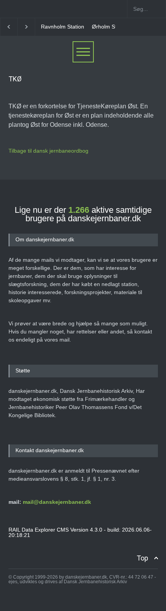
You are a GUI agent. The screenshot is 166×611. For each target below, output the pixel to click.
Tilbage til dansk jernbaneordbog (48, 150)
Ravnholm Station (62, 27)
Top (142, 558)
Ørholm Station (110, 27)
